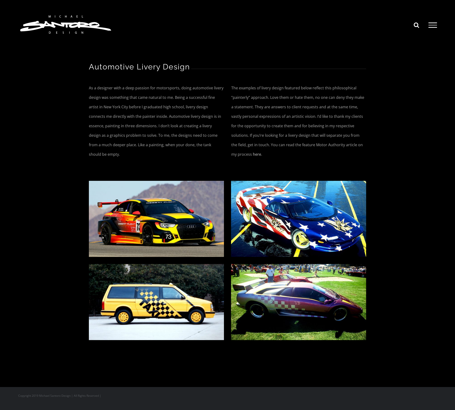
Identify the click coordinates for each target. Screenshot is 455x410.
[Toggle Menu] (433, 25)
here (257, 154)
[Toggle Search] (416, 25)
